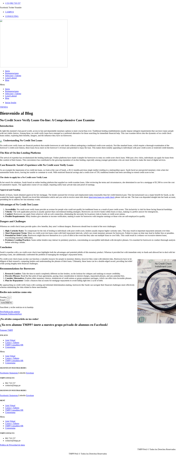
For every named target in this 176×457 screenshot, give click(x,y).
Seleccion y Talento (13, 75)
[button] (88, 85)
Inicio (7, 71)
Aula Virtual (10, 340)
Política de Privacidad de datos (12, 445)
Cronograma (10, 347)
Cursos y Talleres (12, 342)
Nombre (3, 297)
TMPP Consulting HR (14, 345)
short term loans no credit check (102, 197)
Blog (7, 80)
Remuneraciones (12, 73)
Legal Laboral (11, 78)
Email (2, 300)
